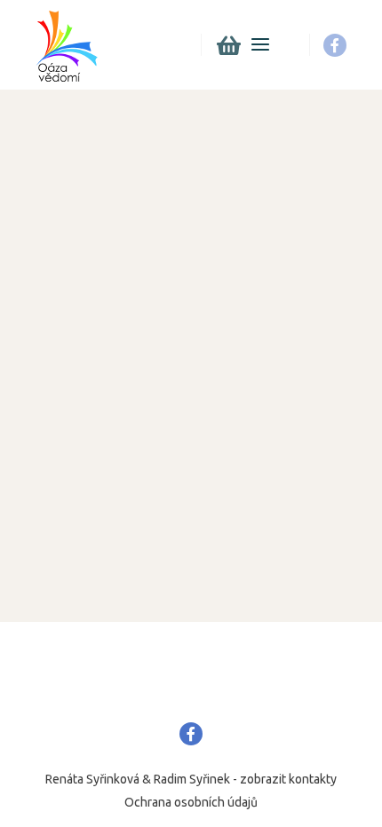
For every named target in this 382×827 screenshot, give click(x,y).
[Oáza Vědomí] (67, 45)
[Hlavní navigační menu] (260, 45)
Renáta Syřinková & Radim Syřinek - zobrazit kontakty (191, 779)
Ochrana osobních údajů (191, 802)
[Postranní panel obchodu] (228, 45)
